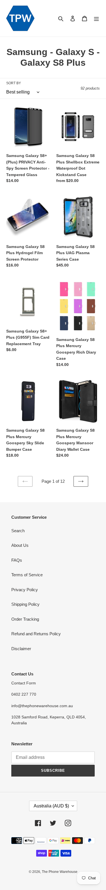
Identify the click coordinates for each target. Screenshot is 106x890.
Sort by (13, 83)
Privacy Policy (24, 589)
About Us (20, 545)
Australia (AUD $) (51, 805)
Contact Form (23, 683)
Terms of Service (27, 574)
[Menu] (96, 18)
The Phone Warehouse (59, 872)
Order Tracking (25, 619)
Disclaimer (21, 648)
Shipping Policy (25, 604)
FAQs (16, 560)
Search (18, 530)
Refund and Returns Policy (36, 633)
